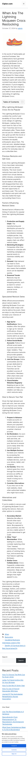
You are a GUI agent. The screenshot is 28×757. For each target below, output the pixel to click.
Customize (14, 749)
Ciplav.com (7, 4)
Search (4, 657)
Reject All (14, 753)
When (7, 634)
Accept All (14, 745)
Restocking (9, 637)
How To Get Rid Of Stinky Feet (13, 686)
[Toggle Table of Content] (21, 102)
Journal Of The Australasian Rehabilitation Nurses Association (12, 696)
